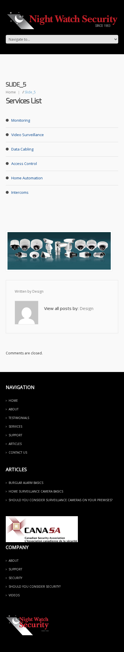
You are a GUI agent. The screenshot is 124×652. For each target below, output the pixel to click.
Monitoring (20, 120)
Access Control (24, 163)
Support (15, 435)
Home (11, 92)
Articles (15, 444)
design (38, 291)
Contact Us (18, 452)
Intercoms (20, 192)
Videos (14, 595)
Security (15, 578)
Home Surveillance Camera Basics (36, 491)
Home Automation (27, 178)
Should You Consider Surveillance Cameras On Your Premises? (60, 500)
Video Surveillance (27, 134)
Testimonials (19, 418)
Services (15, 426)
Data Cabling (22, 149)
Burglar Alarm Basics (26, 483)
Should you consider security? (35, 587)
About (13, 409)
